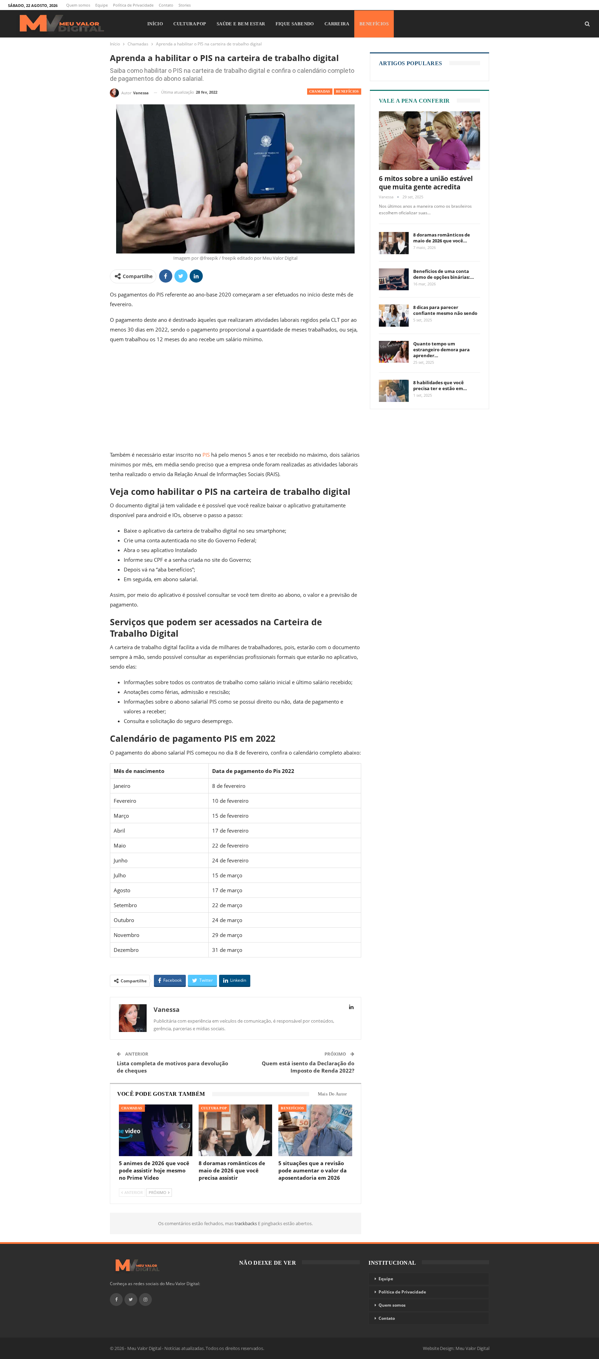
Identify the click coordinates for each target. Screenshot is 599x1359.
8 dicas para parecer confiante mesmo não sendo (445, 310)
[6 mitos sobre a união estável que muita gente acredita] (429, 140)
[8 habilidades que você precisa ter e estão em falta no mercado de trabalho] (394, 391)
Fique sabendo (295, 23)
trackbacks (246, 1223)
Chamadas (319, 91)
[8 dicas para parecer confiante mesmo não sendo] (394, 315)
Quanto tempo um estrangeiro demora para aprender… (441, 350)
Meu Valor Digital (472, 1348)
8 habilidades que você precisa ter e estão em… (440, 385)
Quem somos (78, 5)
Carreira (336, 23)
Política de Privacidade (133, 5)
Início (155, 23)
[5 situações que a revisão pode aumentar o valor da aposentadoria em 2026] (315, 1130)
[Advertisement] (235, 398)
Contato (166, 5)
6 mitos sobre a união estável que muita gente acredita (426, 182)
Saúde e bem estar (241, 23)
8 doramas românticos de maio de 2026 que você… (441, 238)
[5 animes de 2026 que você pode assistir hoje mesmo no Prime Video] (155, 1130)
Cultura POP (189, 23)
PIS (206, 454)
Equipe (101, 5)
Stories (185, 5)
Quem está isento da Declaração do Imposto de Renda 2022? (308, 1067)
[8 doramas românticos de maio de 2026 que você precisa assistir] (235, 1130)
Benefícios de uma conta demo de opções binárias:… (443, 274)
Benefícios (374, 23)
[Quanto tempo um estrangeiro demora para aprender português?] (394, 352)
